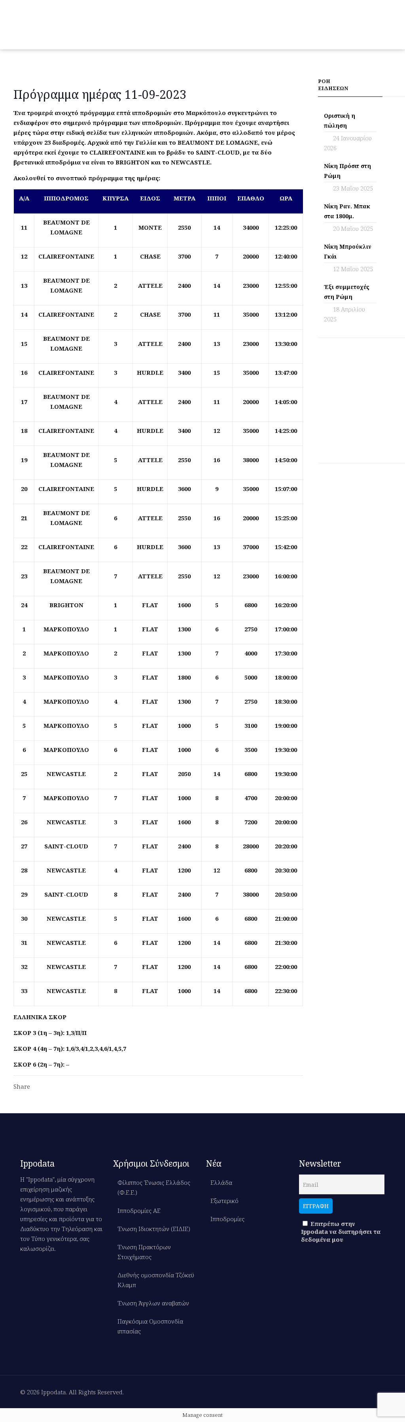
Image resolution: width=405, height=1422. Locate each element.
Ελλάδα (221, 1182)
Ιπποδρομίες (227, 1219)
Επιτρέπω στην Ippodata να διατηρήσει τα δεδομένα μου (340, 1231)
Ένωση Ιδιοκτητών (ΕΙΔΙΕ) (153, 1229)
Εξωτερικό (224, 1201)
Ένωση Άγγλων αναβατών (153, 1303)
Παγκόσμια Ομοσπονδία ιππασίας (150, 1326)
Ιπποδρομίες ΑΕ (139, 1210)
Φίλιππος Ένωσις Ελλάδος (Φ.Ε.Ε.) (153, 1187)
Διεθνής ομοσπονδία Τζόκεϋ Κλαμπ (155, 1280)
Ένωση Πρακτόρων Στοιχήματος (144, 1252)
